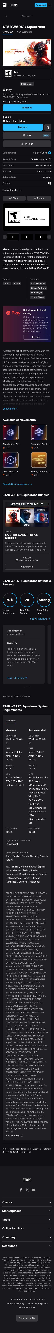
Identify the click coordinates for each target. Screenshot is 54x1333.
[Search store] (6, 16)
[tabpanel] (27, 778)
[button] (27, 409)
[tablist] (27, 720)
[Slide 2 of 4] (27, 237)
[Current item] (13, 237)
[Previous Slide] (5, 237)
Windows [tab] (11, 720)
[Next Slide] (49, 237)
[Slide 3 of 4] (41, 237)
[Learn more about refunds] (49, 159)
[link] (36, 337)
